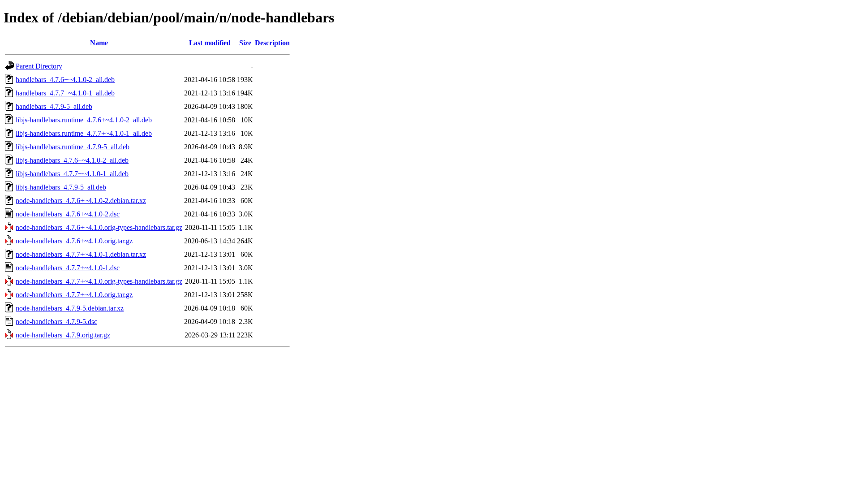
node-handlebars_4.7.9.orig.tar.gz (63, 335)
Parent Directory (39, 66)
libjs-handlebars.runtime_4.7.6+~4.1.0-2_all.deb (84, 120)
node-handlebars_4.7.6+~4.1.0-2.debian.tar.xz (81, 200)
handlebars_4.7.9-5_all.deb (54, 106)
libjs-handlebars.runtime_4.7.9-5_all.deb (72, 147)
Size (245, 43)
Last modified (210, 43)
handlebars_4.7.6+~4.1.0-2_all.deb (65, 79)
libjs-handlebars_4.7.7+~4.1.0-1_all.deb (72, 173)
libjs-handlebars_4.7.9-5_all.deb (61, 187)
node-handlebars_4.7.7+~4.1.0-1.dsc (68, 268)
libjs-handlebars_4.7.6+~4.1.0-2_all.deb (72, 160)
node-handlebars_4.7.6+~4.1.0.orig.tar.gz (74, 241)
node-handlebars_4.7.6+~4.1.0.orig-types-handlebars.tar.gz (99, 227)
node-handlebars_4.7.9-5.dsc (56, 321)
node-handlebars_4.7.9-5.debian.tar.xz (70, 308)
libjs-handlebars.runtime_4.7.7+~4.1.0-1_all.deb (84, 133)
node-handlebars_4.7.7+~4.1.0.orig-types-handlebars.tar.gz (99, 281)
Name (99, 43)
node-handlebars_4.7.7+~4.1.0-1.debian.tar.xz (81, 254)
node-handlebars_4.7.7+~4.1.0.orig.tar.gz (74, 294)
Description (272, 43)
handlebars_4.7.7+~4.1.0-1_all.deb (65, 93)
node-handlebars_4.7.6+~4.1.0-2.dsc (68, 214)
